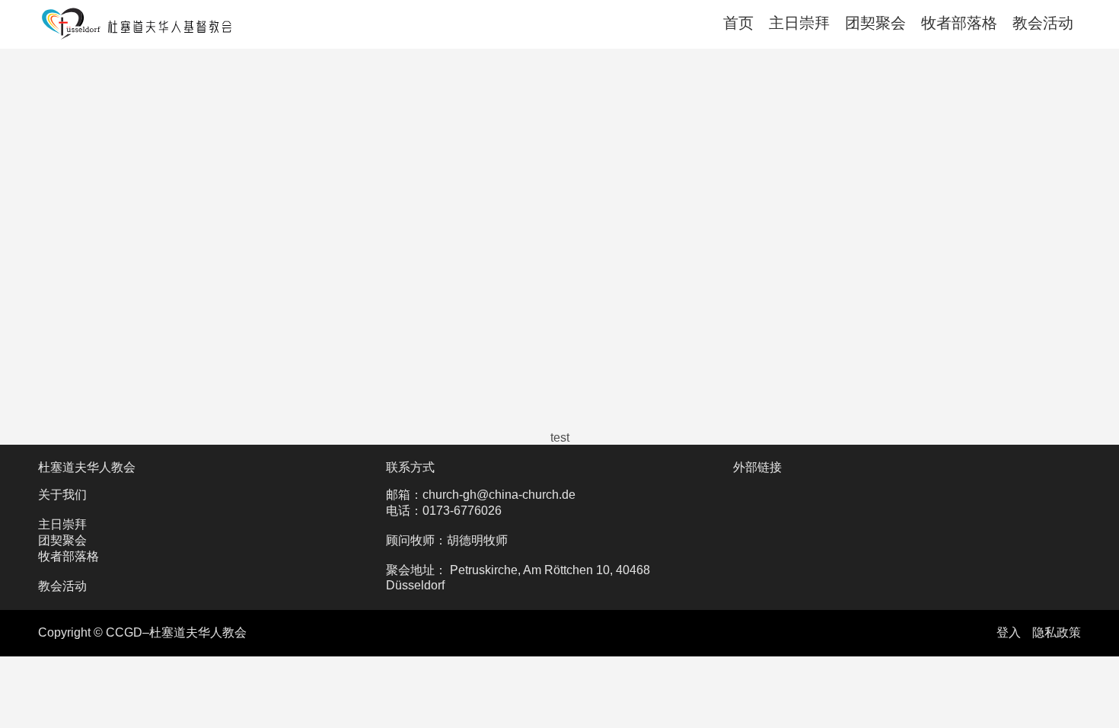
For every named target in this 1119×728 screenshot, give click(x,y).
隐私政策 (1056, 632)
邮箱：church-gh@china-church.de (480, 494)
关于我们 (62, 494)
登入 (1008, 632)
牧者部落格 (959, 22)
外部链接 (757, 467)
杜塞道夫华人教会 (86, 467)
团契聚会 (875, 22)
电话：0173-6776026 (444, 510)
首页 (738, 22)
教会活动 (1042, 22)
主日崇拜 (799, 22)
